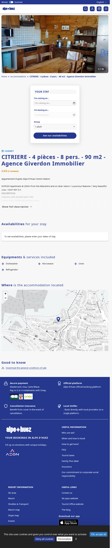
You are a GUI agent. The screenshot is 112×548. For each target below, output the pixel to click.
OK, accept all (98, 534)
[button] (58, 322)
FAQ (64, 449)
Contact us (67, 492)
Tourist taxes (68, 455)
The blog (66, 509)
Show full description (15, 206)
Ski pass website (70, 498)
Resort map (14, 509)
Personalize (64, 539)
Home (4, 76)
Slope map (13, 515)
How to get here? (70, 444)
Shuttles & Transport (18, 504)
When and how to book (73, 438)
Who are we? (68, 432)
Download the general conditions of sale (26, 367)
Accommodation (18, 76)
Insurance (67, 466)
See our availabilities (55, 135)
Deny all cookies (44, 539)
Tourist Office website (72, 504)
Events (11, 520)
